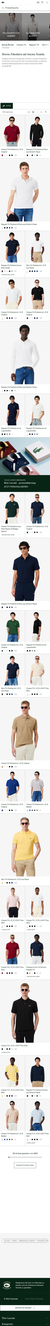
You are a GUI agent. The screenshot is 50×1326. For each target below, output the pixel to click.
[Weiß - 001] (7, 155)
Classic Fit (21, 45)
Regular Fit (34, 45)
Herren (14, 1241)
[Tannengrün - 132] (37, 155)
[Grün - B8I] (37, 810)
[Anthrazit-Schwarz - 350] (34, 694)
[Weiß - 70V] (12, 434)
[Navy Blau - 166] (12, 155)
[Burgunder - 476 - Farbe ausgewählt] (2, 155)
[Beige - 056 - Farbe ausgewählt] (27, 694)
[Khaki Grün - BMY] (9, 434)
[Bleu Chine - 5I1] (12, 228)
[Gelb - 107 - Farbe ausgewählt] (2, 883)
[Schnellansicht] (22, 144)
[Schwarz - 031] (9, 155)
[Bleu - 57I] (12, 271)
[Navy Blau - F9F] (9, 228)
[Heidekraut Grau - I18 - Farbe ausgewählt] (2, 1140)
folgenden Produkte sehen (25, 1165)
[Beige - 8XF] (5, 271)
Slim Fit (45, 45)
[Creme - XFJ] (5, 155)
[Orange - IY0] (30, 973)
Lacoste (7, 1241)
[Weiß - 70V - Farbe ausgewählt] (27, 434)
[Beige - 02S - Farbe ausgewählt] (2, 767)
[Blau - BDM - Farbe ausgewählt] (2, 810)
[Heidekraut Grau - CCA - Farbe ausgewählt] (27, 810)
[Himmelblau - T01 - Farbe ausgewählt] (27, 1140)
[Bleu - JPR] (30, 810)
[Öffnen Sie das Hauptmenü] (47, 2)
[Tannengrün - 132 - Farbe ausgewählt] (2, 651)
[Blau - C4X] (37, 271)
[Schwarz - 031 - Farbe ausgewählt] (27, 155)
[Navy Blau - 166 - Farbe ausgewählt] (2, 271)
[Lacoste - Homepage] (3, 2)
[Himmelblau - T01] (34, 155)
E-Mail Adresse (11, 1299)
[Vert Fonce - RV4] (34, 810)
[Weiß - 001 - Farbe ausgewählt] (2, 228)
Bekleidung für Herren (27, 1241)
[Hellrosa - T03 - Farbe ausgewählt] (2, 926)
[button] (42, 2)
